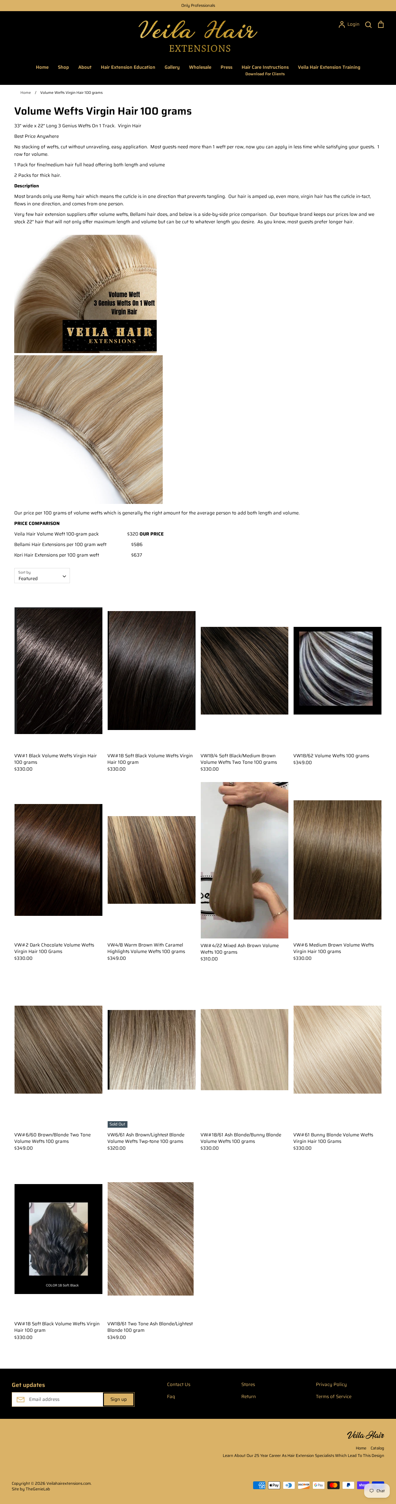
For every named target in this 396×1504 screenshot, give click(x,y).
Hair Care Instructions (265, 70)
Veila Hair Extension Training (329, 67)
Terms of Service (333, 1396)
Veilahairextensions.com (68, 1483)
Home (42, 67)
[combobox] (42, 576)
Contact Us (178, 1384)
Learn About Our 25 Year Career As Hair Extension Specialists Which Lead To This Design (303, 1455)
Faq (171, 1396)
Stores (248, 1384)
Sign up (118, 1399)
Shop (63, 67)
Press (226, 67)
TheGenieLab (38, 1489)
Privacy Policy (331, 1384)
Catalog (377, 1448)
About (85, 67)
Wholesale (200, 67)
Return (248, 1396)
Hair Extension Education (128, 67)
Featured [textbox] (28, 578)
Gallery (172, 67)
